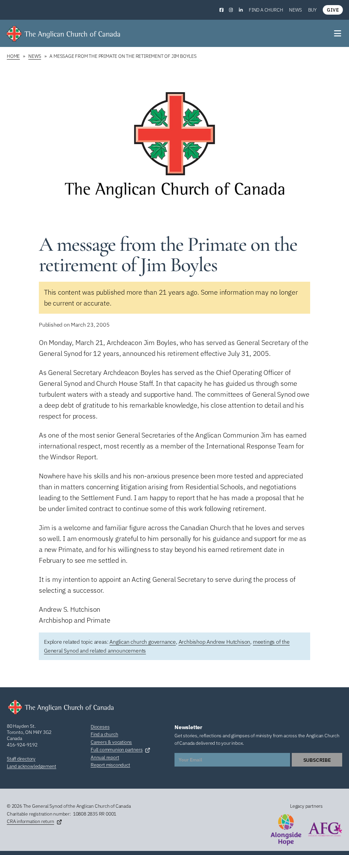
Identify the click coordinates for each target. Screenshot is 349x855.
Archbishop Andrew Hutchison (215, 641)
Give (333, 10)
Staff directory (21, 759)
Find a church (266, 9)
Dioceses (100, 727)
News (295, 9)
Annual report (105, 757)
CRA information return (30, 821)
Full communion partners (116, 749)
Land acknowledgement (31, 766)
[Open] (338, 33)
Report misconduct (110, 765)
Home (13, 56)
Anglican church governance (142, 641)
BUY (312, 9)
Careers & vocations (111, 742)
